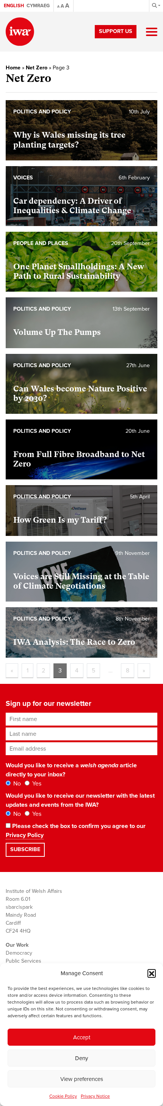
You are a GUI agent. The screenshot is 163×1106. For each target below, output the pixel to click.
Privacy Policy (25, 835)
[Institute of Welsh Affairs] (20, 31)
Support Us (115, 31)
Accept (81, 1037)
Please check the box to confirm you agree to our (76, 830)
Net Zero (36, 67)
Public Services (23, 961)
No (16, 783)
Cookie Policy (63, 1096)
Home (13, 67)
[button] (151, 973)
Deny (81, 1058)
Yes (36, 783)
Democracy (19, 953)
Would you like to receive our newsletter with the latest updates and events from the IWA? (80, 800)
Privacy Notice (95, 1096)
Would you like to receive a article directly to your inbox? (71, 770)
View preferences (81, 1079)
